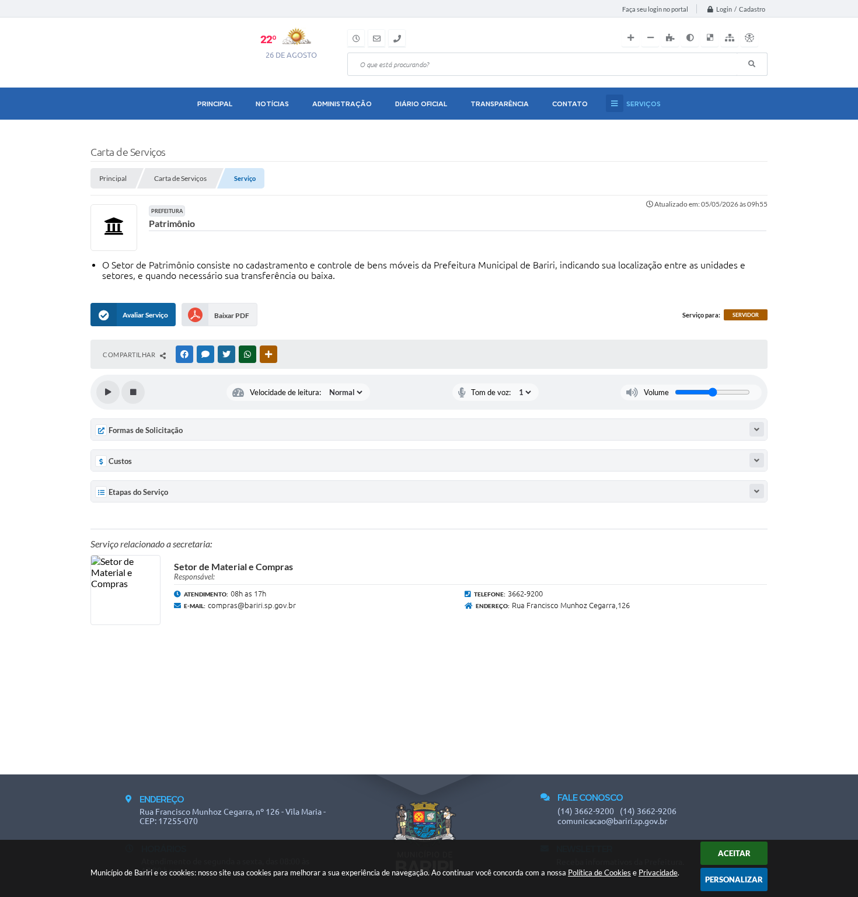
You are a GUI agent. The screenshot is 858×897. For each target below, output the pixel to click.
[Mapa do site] (729, 38)
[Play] (108, 392)
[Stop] (133, 392)
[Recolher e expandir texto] (756, 429)
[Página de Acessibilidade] (749, 38)
